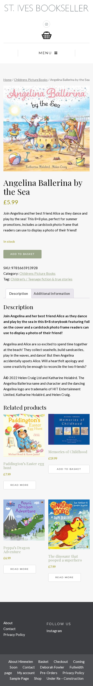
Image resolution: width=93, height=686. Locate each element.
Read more (19, 485)
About (8, 623)
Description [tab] (18, 293)
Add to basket (22, 254)
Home (7, 80)
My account (26, 673)
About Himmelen (20, 661)
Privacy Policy (14, 635)
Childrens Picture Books (31, 80)
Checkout (61, 661)
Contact (9, 629)
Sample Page (19, 678)
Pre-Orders (48, 673)
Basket (43, 661)
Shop (38, 678)
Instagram (54, 631)
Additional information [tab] (52, 293)
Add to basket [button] (69, 469)
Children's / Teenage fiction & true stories (41, 279)
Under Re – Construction (65, 678)
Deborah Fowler (52, 667)
